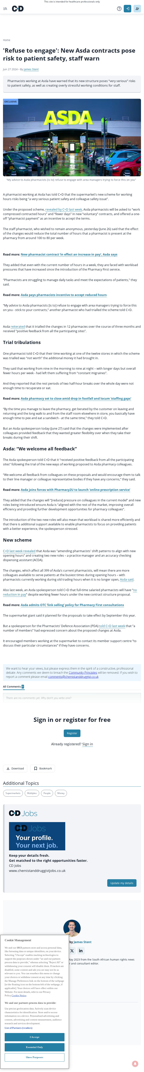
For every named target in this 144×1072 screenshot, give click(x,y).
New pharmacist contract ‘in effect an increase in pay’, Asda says (69, 254)
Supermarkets (13, 793)
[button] (119, 8)
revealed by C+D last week (63, 209)
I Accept (34, 1037)
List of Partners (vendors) (18, 1027)
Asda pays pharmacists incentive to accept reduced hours (64, 295)
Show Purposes (34, 1057)
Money (60, 793)
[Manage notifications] (135, 1064)
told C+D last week (112, 626)
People (47, 793)
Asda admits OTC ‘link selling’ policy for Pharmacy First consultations (72, 605)
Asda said (127, 579)
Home (6, 40)
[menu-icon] (5, 8)
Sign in (87, 744)
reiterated (18, 326)
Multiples (32, 793)
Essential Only (34, 1047)
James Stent (31, 69)
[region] (34, 1002)
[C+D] (18, 9)
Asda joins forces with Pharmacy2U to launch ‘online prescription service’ (75, 490)
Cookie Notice (19, 995)
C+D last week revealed (19, 551)
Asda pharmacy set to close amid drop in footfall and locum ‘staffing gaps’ (76, 398)
